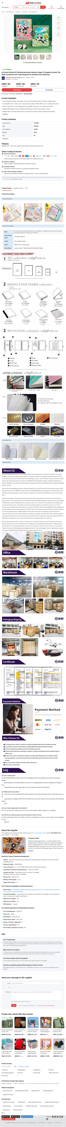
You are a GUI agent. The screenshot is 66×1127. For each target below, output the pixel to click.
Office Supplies (10, 12)
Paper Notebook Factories (34, 1102)
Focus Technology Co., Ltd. (22, 1122)
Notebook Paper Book (31, 1106)
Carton (40, 889)
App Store (5, 1116)
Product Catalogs (24, 1066)
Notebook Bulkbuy (17, 1110)
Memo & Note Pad (7, 1090)
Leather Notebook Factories (52, 1102)
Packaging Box (36, 1070)
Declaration (49, 1122)
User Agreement (41, 1122)
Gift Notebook (21, 1102)
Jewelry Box (5, 1070)
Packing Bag (15, 889)
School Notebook (18, 1106)
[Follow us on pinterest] (62, 1116)
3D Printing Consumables (16, 891)
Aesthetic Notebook (48, 1090)
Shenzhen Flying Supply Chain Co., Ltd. (15, 77)
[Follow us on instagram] (57, 1116)
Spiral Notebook (33, 12)
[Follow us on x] (55, 1116)
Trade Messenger (27, 1116)
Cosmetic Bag (36, 1072)
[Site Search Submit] (43, 7)
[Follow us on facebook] (53, 1116)
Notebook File (6, 1110)
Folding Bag (27, 889)
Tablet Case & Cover (54, 1072)
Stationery (18, 12)
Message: (8, 992)
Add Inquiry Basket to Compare (33, 62)
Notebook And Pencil (8, 1094)
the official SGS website (39, 833)
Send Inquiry (17, 90)
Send (14, 1005)
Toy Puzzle (45, 889)
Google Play (15, 1116)
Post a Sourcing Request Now (46, 1005)
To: (9, 987)
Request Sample (28, 93)
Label (55, 889)
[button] (2, 2)
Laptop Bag (34, 889)
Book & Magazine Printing (21, 1090)
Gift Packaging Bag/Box (8, 1072)
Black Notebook (7, 1106)
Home (3, 12)
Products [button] (16, 7)
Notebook (24, 12)
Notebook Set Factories (9, 1102)
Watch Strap (5, 1075)
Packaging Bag (21, 1070)
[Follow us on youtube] (60, 1116)
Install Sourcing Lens (9, 1119)
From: (9, 983)
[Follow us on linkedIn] (47, 1119)
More (3, 1113)
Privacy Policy (58, 1122)
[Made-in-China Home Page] (33, 2)
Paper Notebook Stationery (47, 1106)
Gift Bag (22, 889)
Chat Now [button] (50, 90)
